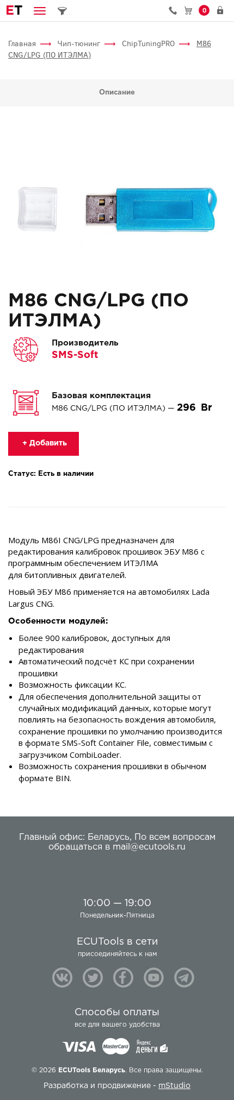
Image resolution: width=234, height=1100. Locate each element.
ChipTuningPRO (148, 44)
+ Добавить (43, 443)
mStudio (174, 1086)
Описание (117, 93)
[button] (39, 10)
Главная (22, 44)
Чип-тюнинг (79, 44)
